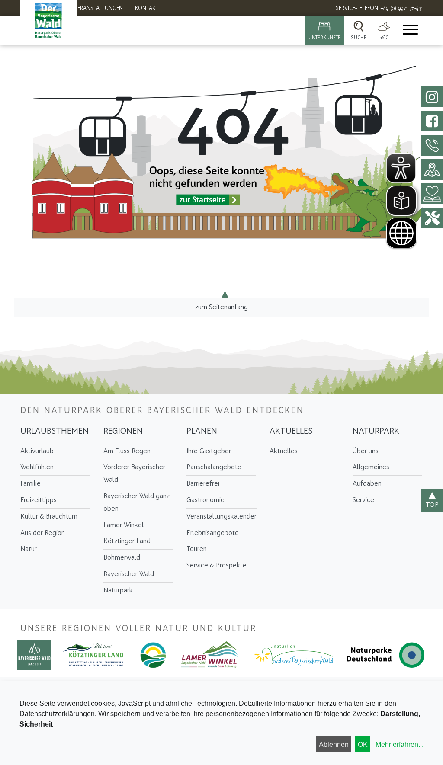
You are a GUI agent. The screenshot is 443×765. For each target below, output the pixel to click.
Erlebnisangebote (212, 532)
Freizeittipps (38, 500)
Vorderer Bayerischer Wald (134, 473)
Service (363, 500)
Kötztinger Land (127, 541)
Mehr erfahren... (400, 744)
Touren (196, 548)
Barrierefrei (202, 483)
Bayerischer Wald (128, 574)
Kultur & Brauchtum (48, 516)
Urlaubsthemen (54, 431)
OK (363, 744)
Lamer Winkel (123, 525)
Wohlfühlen (37, 467)
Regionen (123, 431)
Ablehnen (334, 744)
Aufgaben (367, 483)
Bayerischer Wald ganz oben (136, 502)
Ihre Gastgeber (208, 451)
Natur (28, 548)
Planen (201, 431)
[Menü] (410, 30)
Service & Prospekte (216, 565)
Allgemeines (371, 467)
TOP (432, 504)
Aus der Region (42, 532)
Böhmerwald (121, 557)
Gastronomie (205, 500)
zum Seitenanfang (221, 307)
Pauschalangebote (213, 467)
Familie (30, 483)
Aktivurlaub (37, 451)
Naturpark (118, 590)
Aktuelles (291, 431)
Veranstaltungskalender (221, 516)
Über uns (366, 451)
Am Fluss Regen (127, 451)
